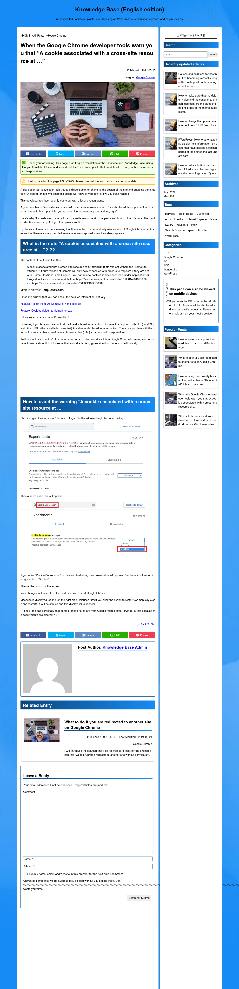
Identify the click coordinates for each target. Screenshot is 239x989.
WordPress (172, 236)
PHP (194, 225)
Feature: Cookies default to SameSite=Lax (46, 310)
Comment (29, 792)
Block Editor (186, 213)
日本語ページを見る (191, 35)
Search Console (175, 230)
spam (191, 230)
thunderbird (170, 269)
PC (165, 261)
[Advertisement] (87, 370)
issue (213, 219)
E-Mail (27, 866)
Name (27, 859)
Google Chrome (145, 77)
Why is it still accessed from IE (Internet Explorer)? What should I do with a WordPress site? (197, 420)
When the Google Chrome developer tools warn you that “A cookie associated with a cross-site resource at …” (197, 400)
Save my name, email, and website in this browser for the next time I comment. (75, 874)
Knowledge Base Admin (125, 647)
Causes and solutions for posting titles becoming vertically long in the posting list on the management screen (197, 80)
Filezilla (179, 219)
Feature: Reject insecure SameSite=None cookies (50, 303)
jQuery (169, 225)
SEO (166, 265)
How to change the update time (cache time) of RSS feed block (197, 123)
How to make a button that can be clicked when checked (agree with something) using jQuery (197, 169)
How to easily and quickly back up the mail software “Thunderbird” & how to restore (197, 380)
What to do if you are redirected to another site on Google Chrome (197, 361)
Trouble (202, 230)
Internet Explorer (197, 219)
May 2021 (169, 196)
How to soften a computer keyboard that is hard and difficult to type (197, 343)
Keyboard (182, 225)
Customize (203, 213)
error (168, 219)
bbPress (170, 213)
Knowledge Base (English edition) (119, 9)
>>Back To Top (146, 624)
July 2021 (169, 192)
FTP (166, 253)
